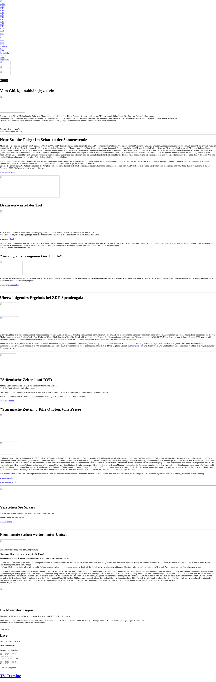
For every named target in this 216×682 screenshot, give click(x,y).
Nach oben (4, 629)
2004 (2, 39)
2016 (2, 12)
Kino (2, 51)
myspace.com (137, 346)
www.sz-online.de (7, 522)
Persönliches (5, 53)
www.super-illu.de (7, 239)
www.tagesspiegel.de (8, 482)
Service (3, 55)
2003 (2, 42)
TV (1, 48)
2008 (2, 30)
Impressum (4, 60)
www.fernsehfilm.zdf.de (9, 285)
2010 (2, 26)
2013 (2, 19)
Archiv (3, 6)
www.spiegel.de (6, 478)
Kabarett (3, 46)
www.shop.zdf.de (7, 401)
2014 (2, 17)
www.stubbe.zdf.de (7, 172)
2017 (2, 10)
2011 (2, 24)
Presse (2, 57)
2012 (2, 21)
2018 (2, 8)
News (2, 3)
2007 (2, 33)
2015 (2, 15)
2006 (2, 35)
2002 (2, 44)
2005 (2, 37)
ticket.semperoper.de (8, 667)
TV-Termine (10, 676)
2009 (2, 28)
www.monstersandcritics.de (11, 131)
